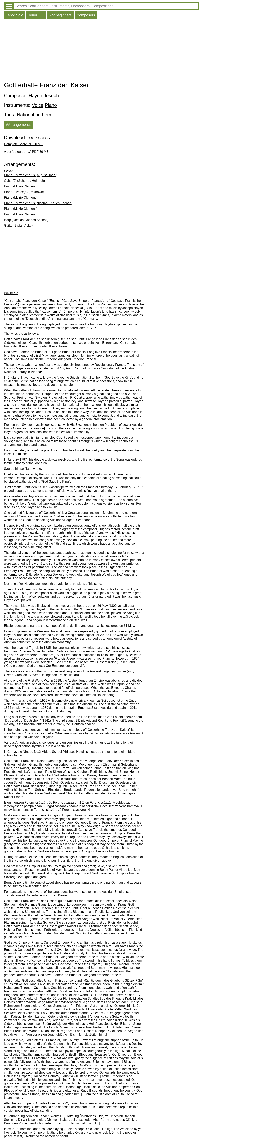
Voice (37, 105)
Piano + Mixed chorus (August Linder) (30, 175)
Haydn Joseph (44, 95)
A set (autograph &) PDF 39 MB (26, 151)
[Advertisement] (101, 51)
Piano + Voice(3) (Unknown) (24, 192)
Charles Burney (87, 857)
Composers (86, 15)
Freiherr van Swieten (32, 397)
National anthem (34, 114)
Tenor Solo (14, 15)
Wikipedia (11, 293)
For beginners (60, 15)
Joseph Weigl (100, 574)
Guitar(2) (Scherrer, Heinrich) (24, 180)
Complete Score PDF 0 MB (23, 144)
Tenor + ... (36, 15)
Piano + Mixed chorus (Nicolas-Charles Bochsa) (38, 203)
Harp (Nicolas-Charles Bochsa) (26, 220)
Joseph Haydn (132, 308)
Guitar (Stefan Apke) (18, 225)
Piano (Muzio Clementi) (20, 186)
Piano (51, 105)
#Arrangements (18, 125)
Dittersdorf (33, 574)
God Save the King (118, 377)
